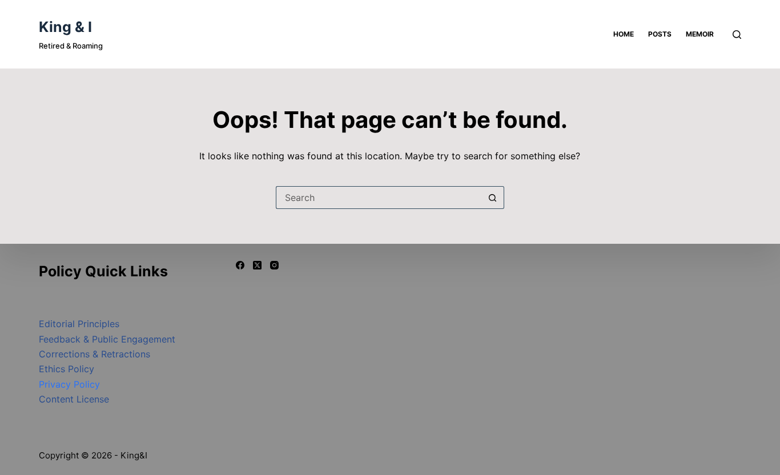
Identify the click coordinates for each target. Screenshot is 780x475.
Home (623, 34)
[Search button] (492, 197)
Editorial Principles (79, 323)
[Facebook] (240, 265)
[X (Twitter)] (257, 265)
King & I (65, 26)
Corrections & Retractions (94, 354)
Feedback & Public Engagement (107, 339)
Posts (660, 34)
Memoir (700, 34)
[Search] (737, 34)
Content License (74, 399)
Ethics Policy (66, 369)
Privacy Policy (69, 384)
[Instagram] (274, 265)
